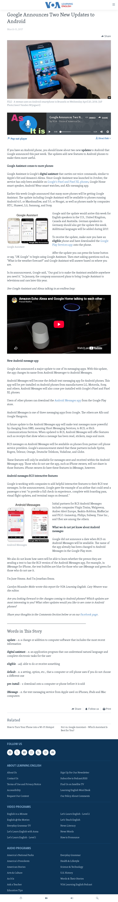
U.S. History (66, 873)
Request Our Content (18, 796)
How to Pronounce (69, 837)
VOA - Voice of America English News (72, 121)
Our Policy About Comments (75, 796)
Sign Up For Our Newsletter (74, 773)
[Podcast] (45, 752)
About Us (12, 773)
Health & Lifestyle (69, 861)
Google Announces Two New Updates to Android (78, 117)
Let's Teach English (70, 820)
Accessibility (14, 790)
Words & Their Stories (72, 879)
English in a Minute (17, 814)
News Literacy (68, 826)
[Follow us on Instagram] (31, 752)
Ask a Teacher (14, 884)
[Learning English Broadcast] (72, 898)
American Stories (16, 867)
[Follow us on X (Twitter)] (17, 752)
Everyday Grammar (70, 855)
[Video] (46, 898)
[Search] (97, 898)
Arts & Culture (14, 873)
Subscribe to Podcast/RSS (73, 778)
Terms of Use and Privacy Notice (24, 784)
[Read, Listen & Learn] (21, 898)
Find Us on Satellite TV (72, 784)
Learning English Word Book (75, 790)
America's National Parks (20, 855)
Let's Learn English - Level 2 (75, 814)
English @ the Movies (18, 820)
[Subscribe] (53, 752)
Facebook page (89, 614)
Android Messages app (68, 400)
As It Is (10, 879)
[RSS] (38, 752)
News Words (67, 832)
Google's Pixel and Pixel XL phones (67, 182)
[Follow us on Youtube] (24, 752)
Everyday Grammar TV (19, 826)
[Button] (106, 36)
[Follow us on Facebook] (10, 752)
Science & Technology (71, 867)
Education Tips (15, 890)
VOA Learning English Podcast (76, 884)
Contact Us (12, 778)
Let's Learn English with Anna (22, 832)
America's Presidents (18, 861)
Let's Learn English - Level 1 (21, 837)
